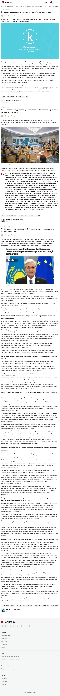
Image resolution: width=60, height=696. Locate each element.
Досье (45, 6)
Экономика (4, 644)
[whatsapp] (5, 16)
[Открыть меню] (57, 2)
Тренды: (3, 6)
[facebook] (13, 626)
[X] (14, 16)
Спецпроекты (39, 6)
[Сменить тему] (52, 2)
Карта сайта (4, 678)
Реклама (3, 684)
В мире (3, 647)
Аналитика (4, 641)
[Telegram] (8, 16)
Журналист (22, 216)
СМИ (3, 96)
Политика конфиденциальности (10, 659)
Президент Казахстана (41, 605)
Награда (31, 216)
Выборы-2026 (11, 6)
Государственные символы (9, 663)
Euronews (7, 243)
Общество (10, 96)
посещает (34, 598)
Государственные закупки (8, 669)
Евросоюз (54, 605)
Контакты (4, 681)
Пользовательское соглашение (10, 656)
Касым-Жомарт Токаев (9, 216)
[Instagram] (2, 16)
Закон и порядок (53, 6)
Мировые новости (22, 96)
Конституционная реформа (26, 6)
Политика (4, 638)
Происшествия (5, 635)
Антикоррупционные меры (8, 666)
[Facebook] (11, 16)
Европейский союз (8, 605)
